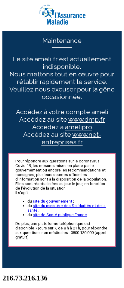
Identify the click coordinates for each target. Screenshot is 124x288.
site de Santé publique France (60, 215)
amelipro (78, 127)
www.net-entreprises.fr (71, 138)
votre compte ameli (78, 112)
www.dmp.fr (86, 119)
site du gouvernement (52, 201)
